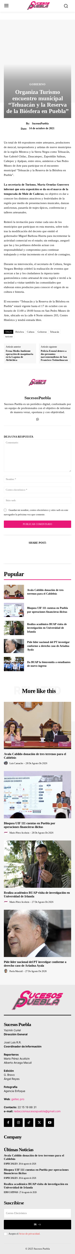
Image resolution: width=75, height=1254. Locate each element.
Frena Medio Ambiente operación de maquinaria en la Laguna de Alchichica (19, 355)
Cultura (30, 332)
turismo (9, 336)
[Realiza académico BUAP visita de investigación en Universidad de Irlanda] (14, 628)
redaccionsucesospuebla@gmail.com (37, 1111)
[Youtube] (50, 1122)
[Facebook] (24, 552)
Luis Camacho (16, 763)
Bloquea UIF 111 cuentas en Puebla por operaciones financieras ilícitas (29, 825)
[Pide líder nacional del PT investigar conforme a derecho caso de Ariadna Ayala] (14, 646)
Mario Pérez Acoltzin (19, 832)
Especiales (11, 1163)
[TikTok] (29, 1122)
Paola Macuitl (16, 971)
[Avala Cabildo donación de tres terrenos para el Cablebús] (14, 592)
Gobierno (37, 84)
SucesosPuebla (40, 123)
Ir (35, 1224)
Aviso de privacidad (29, 1233)
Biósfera (19, 332)
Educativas (11, 1192)
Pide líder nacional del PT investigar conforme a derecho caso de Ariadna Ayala (48, 646)
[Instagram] (18, 1122)
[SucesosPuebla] (37, 382)
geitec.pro (17, 1099)
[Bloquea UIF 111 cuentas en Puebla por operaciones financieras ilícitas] (14, 610)
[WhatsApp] (37, 418)
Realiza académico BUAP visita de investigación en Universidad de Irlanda (47, 628)
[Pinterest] (42, 552)
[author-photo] (6, 763)
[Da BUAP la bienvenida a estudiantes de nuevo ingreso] (14, 664)
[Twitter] (33, 552)
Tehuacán (54, 332)
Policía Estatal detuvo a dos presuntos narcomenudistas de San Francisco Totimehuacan (54, 355)
